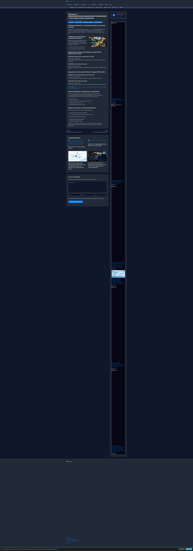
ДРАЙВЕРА (94, 4)
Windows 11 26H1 (98, 7)
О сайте (67, 537)
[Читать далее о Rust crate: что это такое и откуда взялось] (77, 142)
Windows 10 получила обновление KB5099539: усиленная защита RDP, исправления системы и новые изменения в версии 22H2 (118, 281)
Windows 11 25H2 (90, 7)
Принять (189, 549)
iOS (117, 7)
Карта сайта (68, 543)
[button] (126, 1)
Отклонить (182, 549)
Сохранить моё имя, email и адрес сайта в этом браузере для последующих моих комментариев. (87, 198)
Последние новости (98, 22)
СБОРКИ (106, 4)
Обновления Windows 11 (88, 22)
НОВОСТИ (69, 4)
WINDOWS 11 (83, 4)
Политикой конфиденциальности (50, 549)
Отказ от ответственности (71, 541)
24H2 (86, 32)
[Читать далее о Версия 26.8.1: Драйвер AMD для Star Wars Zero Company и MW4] (97, 141)
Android (113, 7)
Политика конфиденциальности (72, 539)
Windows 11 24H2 (82, 7)
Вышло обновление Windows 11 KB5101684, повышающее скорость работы (118, 181)
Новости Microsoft (78, 22)
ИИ (89, 4)
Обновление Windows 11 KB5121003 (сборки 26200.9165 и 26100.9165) (118, 100)
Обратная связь (69, 538)
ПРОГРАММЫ (100, 4)
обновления (91, 29)
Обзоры (121, 7)
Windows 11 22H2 (73, 7)
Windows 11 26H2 (107, 7)
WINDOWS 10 (76, 4)
